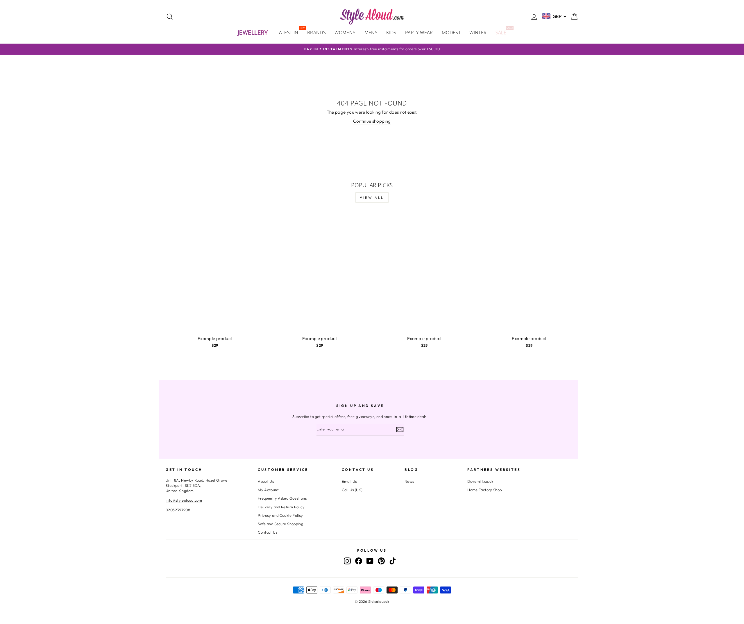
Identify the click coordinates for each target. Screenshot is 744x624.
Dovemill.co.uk (480, 481)
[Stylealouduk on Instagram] (347, 560)
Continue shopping (372, 121)
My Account (268, 489)
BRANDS (316, 32)
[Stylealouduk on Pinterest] (381, 560)
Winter (478, 32)
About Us (266, 481)
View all (372, 197)
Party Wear (419, 32)
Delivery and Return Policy (281, 507)
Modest (451, 32)
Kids (391, 32)
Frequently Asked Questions (282, 498)
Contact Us (267, 532)
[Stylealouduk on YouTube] (369, 560)
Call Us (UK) (352, 489)
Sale (503, 32)
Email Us (349, 481)
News (409, 481)
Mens (371, 32)
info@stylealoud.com (184, 500)
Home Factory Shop (484, 489)
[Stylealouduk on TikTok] (392, 560)
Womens (345, 32)
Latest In (289, 32)
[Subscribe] (400, 429)
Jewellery (253, 32)
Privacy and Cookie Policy (280, 515)
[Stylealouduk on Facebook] (358, 560)
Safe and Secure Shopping (280, 523)
